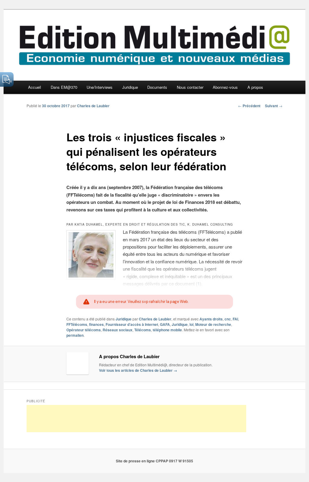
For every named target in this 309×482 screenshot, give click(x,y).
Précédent (249, 105)
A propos (255, 87)
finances (96, 324)
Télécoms (142, 330)
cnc (228, 319)
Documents (157, 87)
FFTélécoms (76, 324)
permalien (75, 335)
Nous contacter (190, 87)
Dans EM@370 (64, 87)
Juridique (130, 87)
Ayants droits (211, 319)
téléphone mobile (167, 330)
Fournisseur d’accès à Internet (132, 324)
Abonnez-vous (225, 87)
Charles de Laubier (93, 105)
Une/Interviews (100, 87)
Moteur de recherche (213, 324)
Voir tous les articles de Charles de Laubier (138, 370)
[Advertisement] (136, 418)
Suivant (273, 105)
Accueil (34, 87)
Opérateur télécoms (83, 330)
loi (191, 324)
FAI (235, 319)
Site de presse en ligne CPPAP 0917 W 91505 (154, 461)
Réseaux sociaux (117, 330)
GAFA (165, 324)
